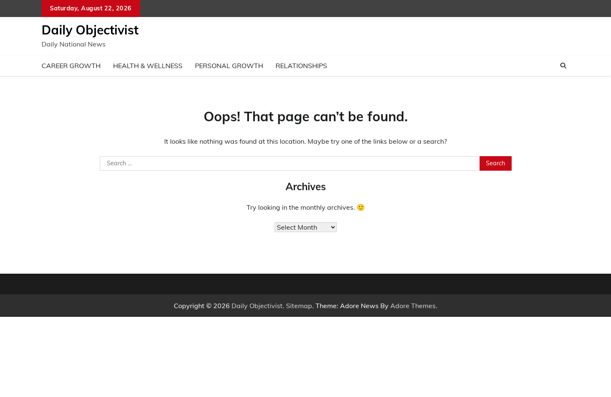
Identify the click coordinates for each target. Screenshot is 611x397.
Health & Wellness (147, 65)
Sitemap (299, 305)
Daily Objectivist (90, 30)
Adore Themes (413, 305)
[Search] (563, 65)
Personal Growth (229, 65)
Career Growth (71, 65)
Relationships (301, 65)
